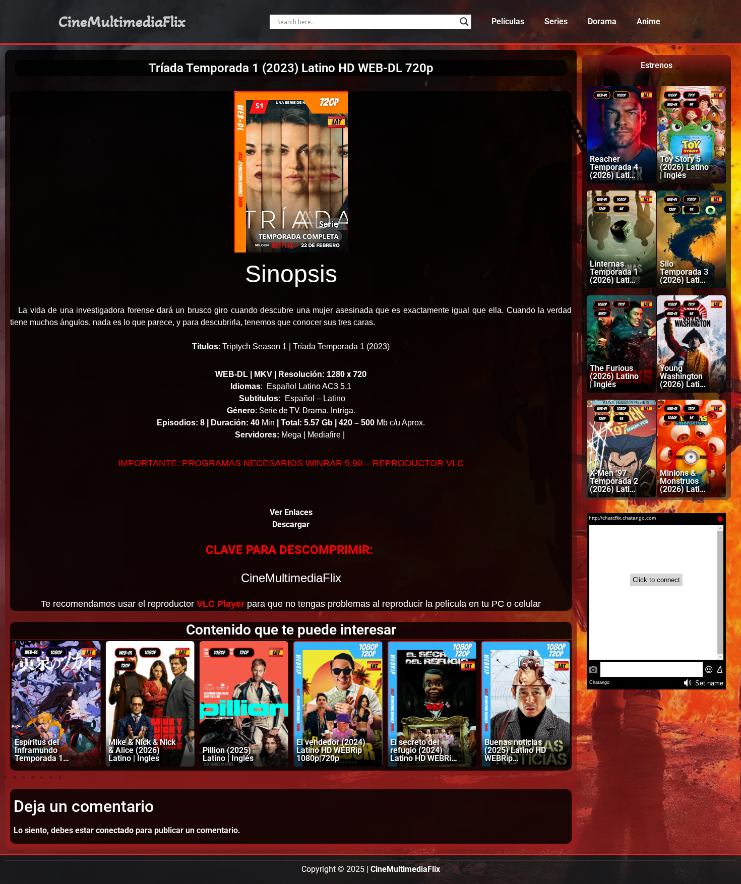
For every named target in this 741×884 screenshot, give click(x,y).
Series (556, 21)
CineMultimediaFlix (122, 21)
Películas (507, 21)
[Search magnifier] (464, 22)
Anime (648, 21)
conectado (115, 830)
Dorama (602, 21)
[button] (5, 777)
